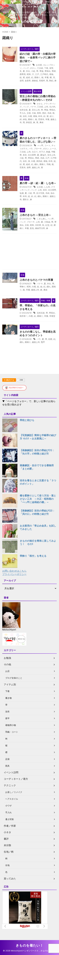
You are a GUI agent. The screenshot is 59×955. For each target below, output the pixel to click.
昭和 (29, 74)
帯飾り (23, 286)
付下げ (42, 152)
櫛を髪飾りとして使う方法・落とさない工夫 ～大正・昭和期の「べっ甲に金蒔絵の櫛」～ (38, 499)
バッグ (26, 68)
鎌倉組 (35, 80)
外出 (28, 71)
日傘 (34, 113)
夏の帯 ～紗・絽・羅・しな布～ (38, 183)
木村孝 (38, 225)
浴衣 (25, 116)
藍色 (32, 228)
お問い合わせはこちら (14, 570)
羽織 (49, 164)
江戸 (37, 74)
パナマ (33, 106)
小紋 (33, 71)
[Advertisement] (29, 252)
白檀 (30, 116)
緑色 (25, 119)
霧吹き (26, 199)
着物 (51, 74)
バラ (31, 148)
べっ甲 (40, 145)
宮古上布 (36, 110)
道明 (22, 80)
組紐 (28, 77)
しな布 (47, 187)
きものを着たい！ (29, 21)
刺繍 (48, 152)
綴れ (36, 164)
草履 (47, 77)
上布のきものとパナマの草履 (36, 279)
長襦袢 (42, 80)
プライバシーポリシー (14, 574)
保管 (51, 68)
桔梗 (50, 339)
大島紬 (47, 222)
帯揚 (41, 71)
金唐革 (28, 80)
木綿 (49, 113)
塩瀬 (22, 193)
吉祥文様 (24, 110)
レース (53, 148)
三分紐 (40, 68)
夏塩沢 (43, 155)
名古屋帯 (32, 155)
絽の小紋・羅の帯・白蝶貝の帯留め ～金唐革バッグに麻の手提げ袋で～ (38, 57)
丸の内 (52, 106)
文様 (29, 113)
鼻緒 (41, 122)
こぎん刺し (42, 218)
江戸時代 (44, 74)
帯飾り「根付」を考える (33, 555)
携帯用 (23, 74)
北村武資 (41, 313)
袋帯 (29, 167)
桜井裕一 (24, 316)
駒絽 (51, 80)
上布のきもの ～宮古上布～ (35, 214)
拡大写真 (40, 193)
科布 (40, 116)
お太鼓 (39, 65)
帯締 (54, 71)
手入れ (23, 113)
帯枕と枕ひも (27, 420)
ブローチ (38, 148)
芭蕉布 (41, 119)
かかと (40, 103)
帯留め (48, 71)
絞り (52, 116)
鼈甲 (43, 342)
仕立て (35, 152)
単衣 (25, 155)
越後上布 (36, 167)
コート (47, 145)
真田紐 (39, 161)
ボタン (33, 68)
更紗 (44, 113)
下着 (46, 68)
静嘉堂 (29, 122)
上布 (46, 106)
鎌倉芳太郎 (40, 228)
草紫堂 (52, 316)
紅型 (47, 225)
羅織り (37, 77)
